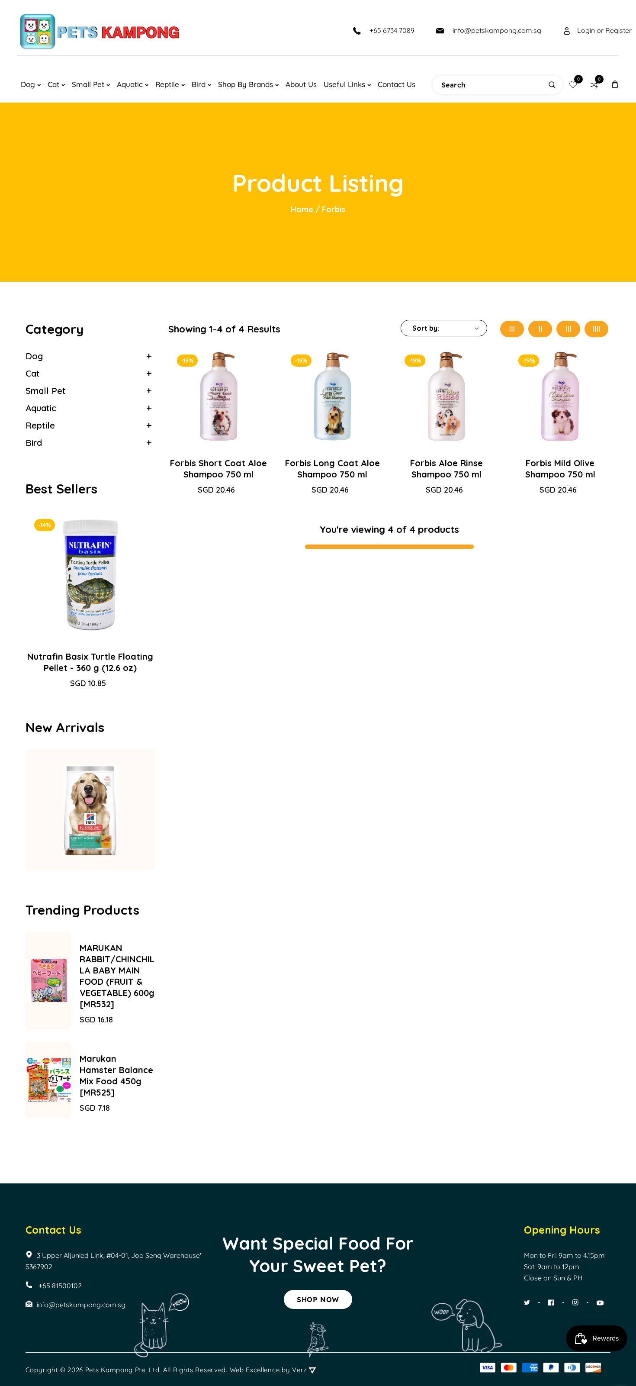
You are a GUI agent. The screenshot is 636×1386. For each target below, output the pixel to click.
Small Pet (46, 390)
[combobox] (497, 85)
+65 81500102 (59, 1285)
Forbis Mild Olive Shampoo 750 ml (560, 469)
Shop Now (318, 1299)
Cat (33, 373)
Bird (34, 442)
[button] (615, 84)
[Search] (552, 85)
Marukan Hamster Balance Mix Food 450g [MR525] (116, 1075)
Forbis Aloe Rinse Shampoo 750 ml (446, 469)
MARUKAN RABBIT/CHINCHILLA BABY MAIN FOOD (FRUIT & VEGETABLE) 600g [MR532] (117, 975)
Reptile (40, 425)
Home (302, 209)
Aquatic (41, 408)
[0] (573, 85)
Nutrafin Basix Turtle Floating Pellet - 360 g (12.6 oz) (90, 662)
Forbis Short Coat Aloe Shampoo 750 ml (218, 469)
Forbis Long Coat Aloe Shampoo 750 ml (332, 469)
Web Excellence (255, 1370)
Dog (34, 356)
